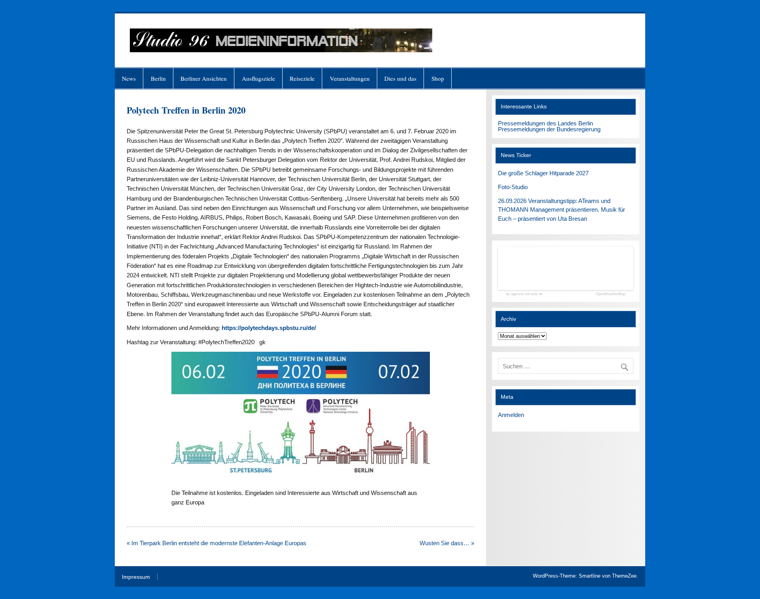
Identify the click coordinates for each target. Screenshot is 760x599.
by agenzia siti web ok (524, 294)
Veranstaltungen (350, 78)
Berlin (158, 78)
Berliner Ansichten (203, 78)
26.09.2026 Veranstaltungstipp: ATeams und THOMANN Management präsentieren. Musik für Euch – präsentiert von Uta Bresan (561, 209)
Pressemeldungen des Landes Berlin (545, 123)
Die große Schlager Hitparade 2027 (543, 173)
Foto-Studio (513, 187)
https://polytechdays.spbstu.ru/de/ (269, 327)
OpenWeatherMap (610, 294)
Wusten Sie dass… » (447, 543)
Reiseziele (302, 78)
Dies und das (400, 78)
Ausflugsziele (258, 78)
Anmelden (511, 414)
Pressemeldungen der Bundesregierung (549, 129)
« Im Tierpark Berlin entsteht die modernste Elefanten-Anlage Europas (216, 543)
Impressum (136, 577)
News (129, 78)
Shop (437, 78)
